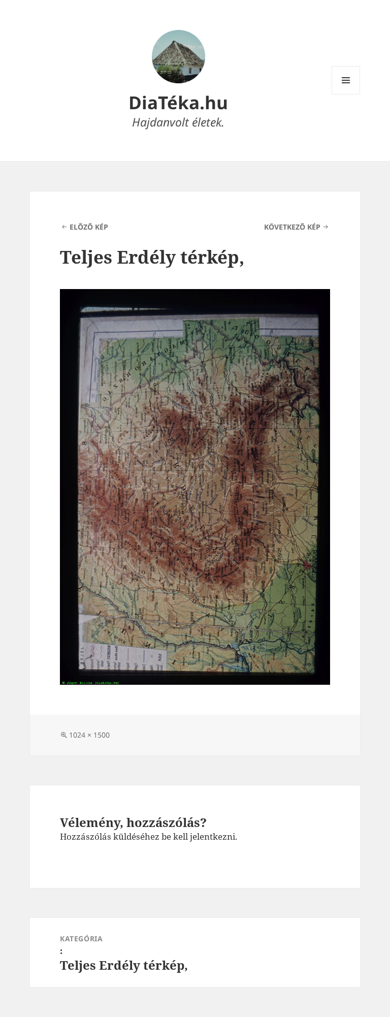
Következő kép (292, 227)
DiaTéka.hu (178, 102)
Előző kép (89, 227)
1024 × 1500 (89, 735)
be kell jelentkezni (198, 836)
